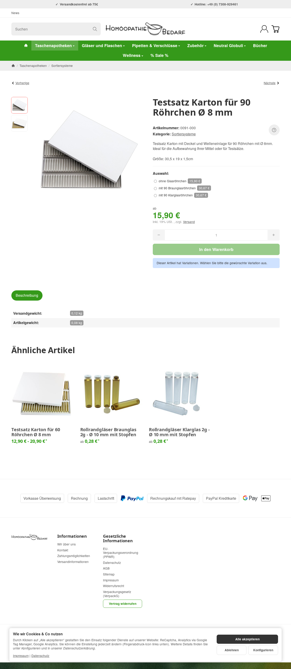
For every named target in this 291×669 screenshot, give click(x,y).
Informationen (72, 536)
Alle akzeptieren (247, 639)
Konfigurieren (263, 650)
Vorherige (22, 83)
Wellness (131, 55)
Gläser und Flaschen (102, 45)
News (15, 12)
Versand (189, 221)
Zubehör (195, 45)
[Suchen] (95, 29)
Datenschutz (40, 655)
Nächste (270, 83)
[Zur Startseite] (145, 29)
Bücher (260, 45)
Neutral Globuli (228, 45)
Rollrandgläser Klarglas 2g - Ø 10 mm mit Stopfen (179, 432)
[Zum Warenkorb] (275, 29)
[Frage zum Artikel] (274, 129)
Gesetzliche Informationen (118, 538)
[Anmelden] (264, 29)
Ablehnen (232, 650)
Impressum (21, 655)
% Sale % (159, 55)
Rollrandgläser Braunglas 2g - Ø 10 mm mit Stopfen (108, 432)
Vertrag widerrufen (122, 603)
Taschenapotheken (53, 45)
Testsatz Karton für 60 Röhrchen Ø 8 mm (35, 432)
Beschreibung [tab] (27, 295)
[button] (19, 105)
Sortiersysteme (184, 134)
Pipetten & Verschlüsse (154, 45)
